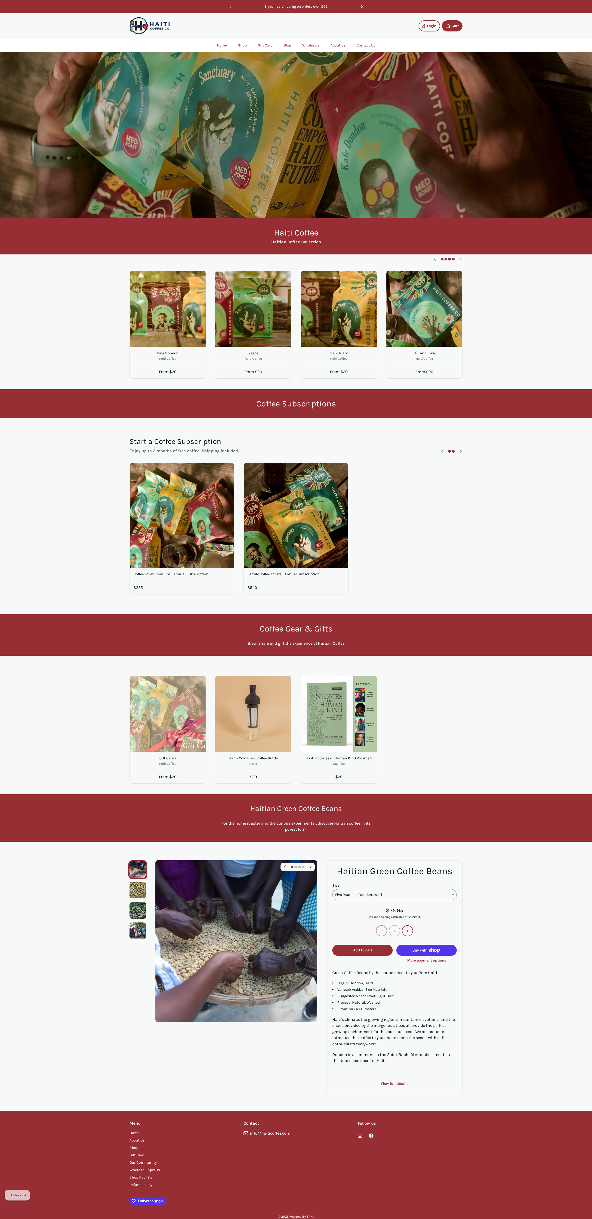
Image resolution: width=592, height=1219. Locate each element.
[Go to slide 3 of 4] (138, 910)
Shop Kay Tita (141, 1177)
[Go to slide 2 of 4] (138, 890)
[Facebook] (371, 1135)
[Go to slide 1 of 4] (138, 869)
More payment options (426, 960)
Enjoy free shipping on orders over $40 (296, 6)
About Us (337, 45)
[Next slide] (361, 6)
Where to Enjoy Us (145, 1170)
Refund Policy (141, 1184)
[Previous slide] (230, 6)
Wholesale (310, 45)
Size (335, 885)
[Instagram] (360, 1135)
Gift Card (265, 45)
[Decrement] (381, 930)
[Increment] (407, 930)
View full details (394, 1083)
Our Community (143, 1162)
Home (222, 45)
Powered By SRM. (301, 1217)
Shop (242, 45)
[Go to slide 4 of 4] (138, 930)
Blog (287, 45)
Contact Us (366, 45)
